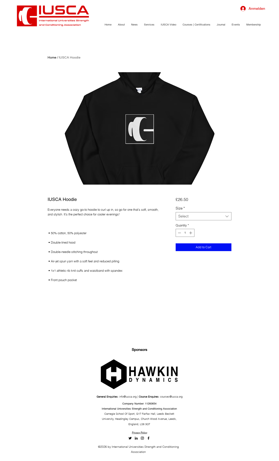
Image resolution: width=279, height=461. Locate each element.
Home (52, 57)
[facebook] (148, 438)
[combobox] (203, 216)
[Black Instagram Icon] (142, 438)
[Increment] (191, 233)
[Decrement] (179, 233)
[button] (121, 25)
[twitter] (130, 438)
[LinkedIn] (136, 438)
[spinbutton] (185, 233)
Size (180, 208)
